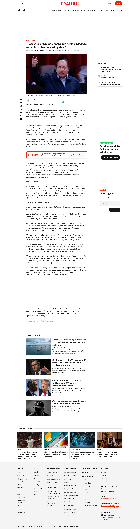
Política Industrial (69, 502)
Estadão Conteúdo (34, 99)
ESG (19, 494)
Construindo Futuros (70, 485)
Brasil (19, 484)
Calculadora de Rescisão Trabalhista (53, 492)
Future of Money (39, 488)
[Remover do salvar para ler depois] (21, 119)
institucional (22, 526)
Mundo (22, 10)
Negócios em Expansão (71, 516)
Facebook (104, 482)
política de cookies (41, 526)
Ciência (36, 491)
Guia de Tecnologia (53, 476)
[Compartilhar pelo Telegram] (21, 109)
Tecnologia (37, 485)
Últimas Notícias (23, 476)
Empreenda (88, 502)
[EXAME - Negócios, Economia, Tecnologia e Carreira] (70, 3)
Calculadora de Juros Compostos (53, 497)
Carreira (20, 487)
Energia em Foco (69, 489)
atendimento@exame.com (109, 499)
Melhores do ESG (69, 513)
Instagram (104, 478)
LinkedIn (104, 475)
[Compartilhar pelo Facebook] (21, 103)
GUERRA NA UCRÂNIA (78, 10)
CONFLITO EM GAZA (93, 10)
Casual (36, 472)
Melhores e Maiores (70, 509)
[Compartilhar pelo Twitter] (21, 112)
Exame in (88, 480)
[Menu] (19, 3)
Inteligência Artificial (21, 501)
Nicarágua (49, 321)
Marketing (37, 475)
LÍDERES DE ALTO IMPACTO (23, 480)
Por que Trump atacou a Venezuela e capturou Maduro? (111, 83)
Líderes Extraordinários (71, 495)
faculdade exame (91, 469)
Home (27, 40)
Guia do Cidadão (52, 473)
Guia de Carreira (52, 482)
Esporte (36, 478)
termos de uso (31, 526)
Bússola (66, 482)
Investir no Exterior (70, 492)
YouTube (104, 472)
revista (87, 473)
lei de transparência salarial (71, 526)
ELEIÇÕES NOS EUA (116, 10)
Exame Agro (37, 482)
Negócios (20, 509)
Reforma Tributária (70, 473)
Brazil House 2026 (70, 476)
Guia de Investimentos (54, 479)
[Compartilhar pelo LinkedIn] (21, 106)
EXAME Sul (67, 479)
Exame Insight (22, 497)
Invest (19, 505)
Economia (21, 491)
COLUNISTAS (21, 512)
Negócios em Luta (69, 498)
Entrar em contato (107, 489)
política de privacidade (55, 526)
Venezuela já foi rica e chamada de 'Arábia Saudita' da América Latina (111, 69)
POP (35, 494)
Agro (86, 499)
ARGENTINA (105, 10)
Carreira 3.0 (88, 483)
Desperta (87, 486)
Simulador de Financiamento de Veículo (51, 503)
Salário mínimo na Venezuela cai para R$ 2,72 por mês (111, 77)
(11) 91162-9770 (109, 491)
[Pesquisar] (22, 3)
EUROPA (67, 10)
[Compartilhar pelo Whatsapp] (21, 99)
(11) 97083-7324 (109, 515)
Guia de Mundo (57, 10)
